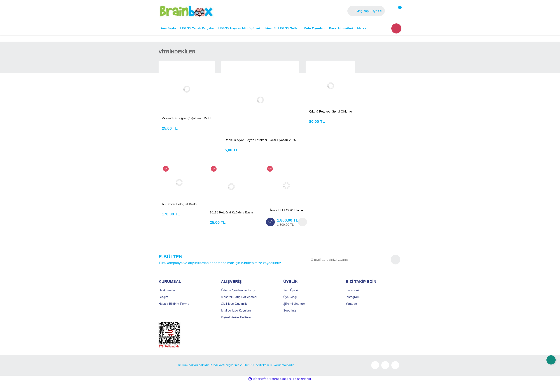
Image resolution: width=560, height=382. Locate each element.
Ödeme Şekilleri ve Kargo (238, 290)
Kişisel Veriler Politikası (236, 317)
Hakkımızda (167, 290)
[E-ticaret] (279, 379)
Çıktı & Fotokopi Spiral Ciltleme (330, 111)
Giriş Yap (362, 11)
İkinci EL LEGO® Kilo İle (286, 210)
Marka (361, 28)
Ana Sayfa (168, 28)
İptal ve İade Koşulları (236, 310)
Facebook (352, 290)
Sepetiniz (289, 310)
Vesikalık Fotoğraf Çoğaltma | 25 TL (187, 118)
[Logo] (186, 10)
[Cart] (396, 11)
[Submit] (395, 259)
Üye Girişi (290, 297)
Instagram (353, 297)
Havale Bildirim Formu (174, 303)
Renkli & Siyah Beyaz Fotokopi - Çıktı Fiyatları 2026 (260, 140)
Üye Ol (376, 11)
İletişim (163, 297)
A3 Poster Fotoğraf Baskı (179, 204)
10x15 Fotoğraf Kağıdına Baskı (231, 212)
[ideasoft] (257, 379)
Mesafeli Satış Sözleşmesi (239, 297)
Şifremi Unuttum (294, 303)
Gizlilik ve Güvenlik (234, 303)
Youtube (351, 303)
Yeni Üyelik (290, 290)
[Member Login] (352, 11)
